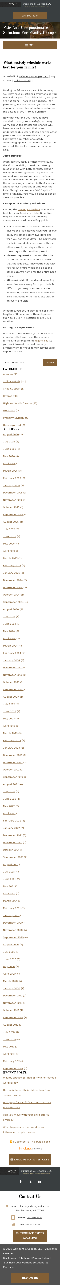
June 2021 (9, 878)
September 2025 (13, 514)
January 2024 (11, 660)
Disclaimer (9, 1257)
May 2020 (9, 966)
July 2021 (9, 871)
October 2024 (11, 594)
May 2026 (9, 456)
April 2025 (9, 550)
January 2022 (11, 827)
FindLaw (8, 1267)
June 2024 (9, 623)
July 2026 (9, 441)
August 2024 (11, 609)
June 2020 (9, 959)
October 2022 (11, 769)
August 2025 (11, 521)
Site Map (24, 1257)
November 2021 (12, 842)
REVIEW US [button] (30, 1277)
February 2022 (12, 820)
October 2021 (11, 849)
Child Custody (22, 80)
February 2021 (12, 908)
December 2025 (13, 492)
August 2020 (11, 944)
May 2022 (9, 806)
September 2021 (13, 857)
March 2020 (10, 980)
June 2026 (9, 448)
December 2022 (13, 755)
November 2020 (13, 929)
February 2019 (12, 1061)
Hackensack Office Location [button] (30, 1235)
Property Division (13, 417)
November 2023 (13, 674)
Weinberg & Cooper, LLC (33, 76)
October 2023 (11, 682)
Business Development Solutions (24, 1262)
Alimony (8, 374)
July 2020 (9, 951)
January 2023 (11, 747)
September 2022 (13, 776)
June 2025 (9, 536)
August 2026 (11, 434)
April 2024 (9, 638)
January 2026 (11, 485)
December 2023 (13, 667)
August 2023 (11, 696)
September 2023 (13, 689)
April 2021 (9, 893)
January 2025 (11, 572)
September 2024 (13, 601)
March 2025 (10, 558)
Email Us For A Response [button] (31, 1159)
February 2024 (12, 652)
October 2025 (11, 507)
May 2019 (8, 1046)
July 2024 (9, 616)
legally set (41, 340)
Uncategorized (12, 425)
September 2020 (13, 937)
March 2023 (10, 733)
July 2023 (9, 703)
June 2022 (9, 798)
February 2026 (12, 478)
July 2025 (9, 529)
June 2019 (9, 1039)
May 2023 (9, 718)
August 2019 (10, 1024)
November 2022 (13, 762)
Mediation (9, 410)
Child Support (11, 388)
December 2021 (12, 835)
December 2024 (13, 580)
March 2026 (10, 470)
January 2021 (11, 915)
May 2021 (8, 886)
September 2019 (13, 1017)
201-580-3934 (30, 15)
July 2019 (9, 1032)
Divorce (7, 395)
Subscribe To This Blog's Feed (31, 1141)
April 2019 (9, 1053)
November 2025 (13, 499)
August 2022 (11, 784)
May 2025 (9, 543)
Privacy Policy (40, 1257)
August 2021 (10, 864)
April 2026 (9, 463)
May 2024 (9, 631)
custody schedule (29, 209)
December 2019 (12, 995)
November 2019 (12, 1002)
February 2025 (12, 565)
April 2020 (9, 973)
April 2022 (9, 813)
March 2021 (10, 900)
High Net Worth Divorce (17, 403)
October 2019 (11, 1010)
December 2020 (13, 922)
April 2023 (9, 725)
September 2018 (13, 1068)
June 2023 (9, 711)
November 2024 (13, 587)
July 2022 (9, 791)
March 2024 (10, 645)
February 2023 (12, 740)
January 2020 (11, 988)
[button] (30, 45)
